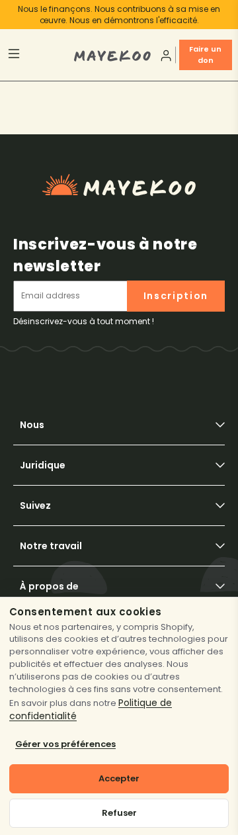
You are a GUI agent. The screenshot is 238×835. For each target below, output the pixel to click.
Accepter (119, 778)
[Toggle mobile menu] (40, 55)
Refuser (119, 813)
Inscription (175, 295)
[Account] (165, 55)
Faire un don (205, 55)
